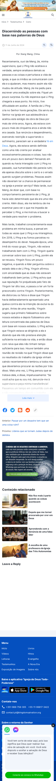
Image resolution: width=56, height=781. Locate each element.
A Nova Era (34, 664)
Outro (28, 22)
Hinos (31, 653)
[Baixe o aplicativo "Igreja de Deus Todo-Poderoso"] (5, 689)
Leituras (6, 659)
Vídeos (5, 653)
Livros (31, 648)
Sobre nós (33, 669)
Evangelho (33, 659)
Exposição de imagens (13, 669)
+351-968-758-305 (16, 707)
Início (4, 22)
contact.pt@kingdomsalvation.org (23, 712)
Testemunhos (16, 22)
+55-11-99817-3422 (38, 707)
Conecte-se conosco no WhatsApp (28, 775)
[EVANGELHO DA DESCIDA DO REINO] (28, 15)
